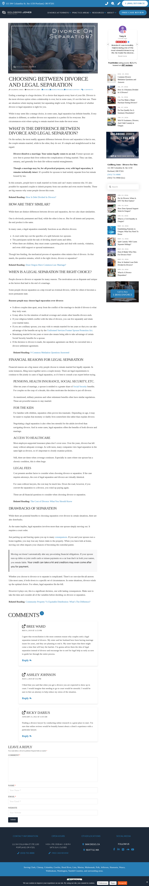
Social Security (80, 386)
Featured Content (72, 89)
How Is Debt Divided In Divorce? (41, 197)
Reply (25, 660)
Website (12, 808)
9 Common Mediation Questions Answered (49, 352)
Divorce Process (57, 89)
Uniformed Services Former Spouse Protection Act (69, 330)
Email (12, 796)
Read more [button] (122, 56)
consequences (60, 537)
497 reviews (127, 65)
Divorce (46, 89)
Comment (14, 755)
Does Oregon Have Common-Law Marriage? (46, 265)
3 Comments (88, 89)
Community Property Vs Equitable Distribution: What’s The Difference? (58, 602)
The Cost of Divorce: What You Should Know (51, 501)
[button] (113, 3)
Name (12, 785)
